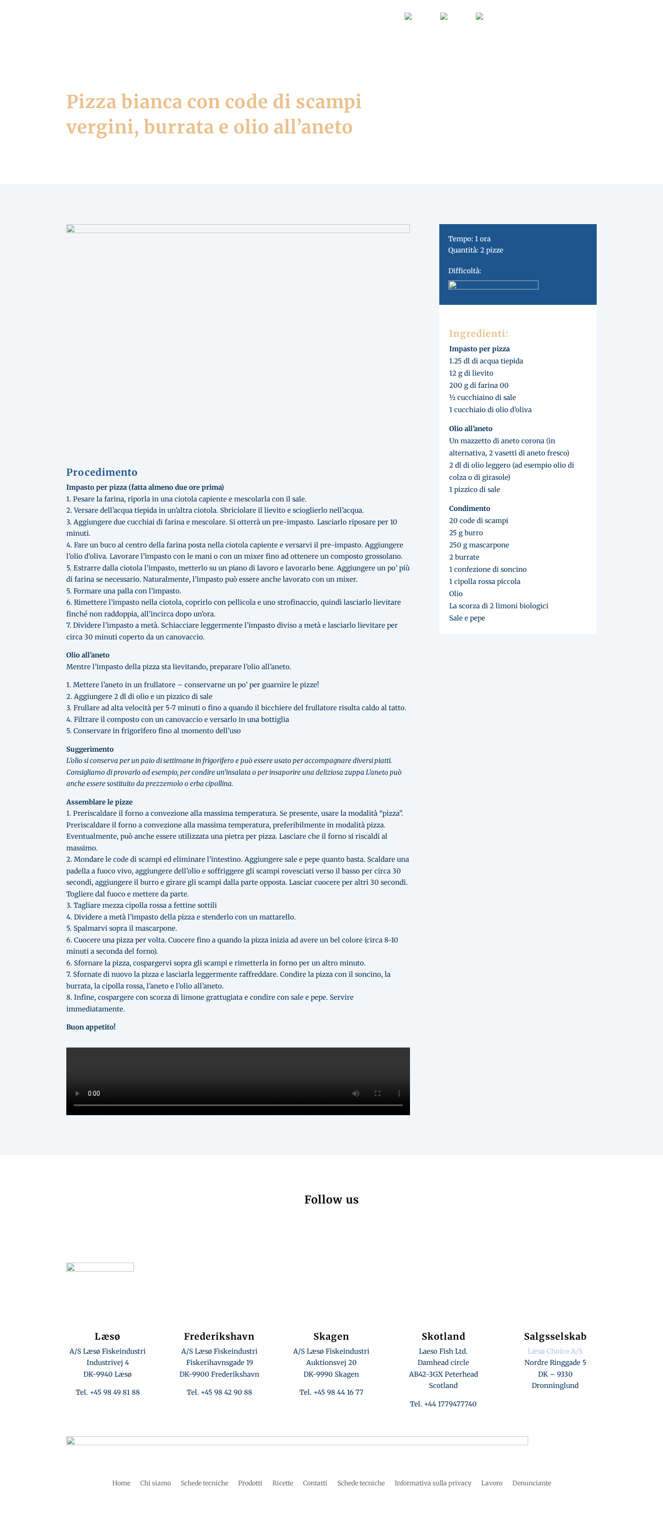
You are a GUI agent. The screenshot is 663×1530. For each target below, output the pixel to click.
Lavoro (169, 16)
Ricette (351, 42)
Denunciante (531, 1483)
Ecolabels (342, 16)
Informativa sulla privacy (433, 1483)
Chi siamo (308, 42)
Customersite (257, 16)
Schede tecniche (209, 16)
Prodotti (391, 42)
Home (267, 42)
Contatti (384, 16)
